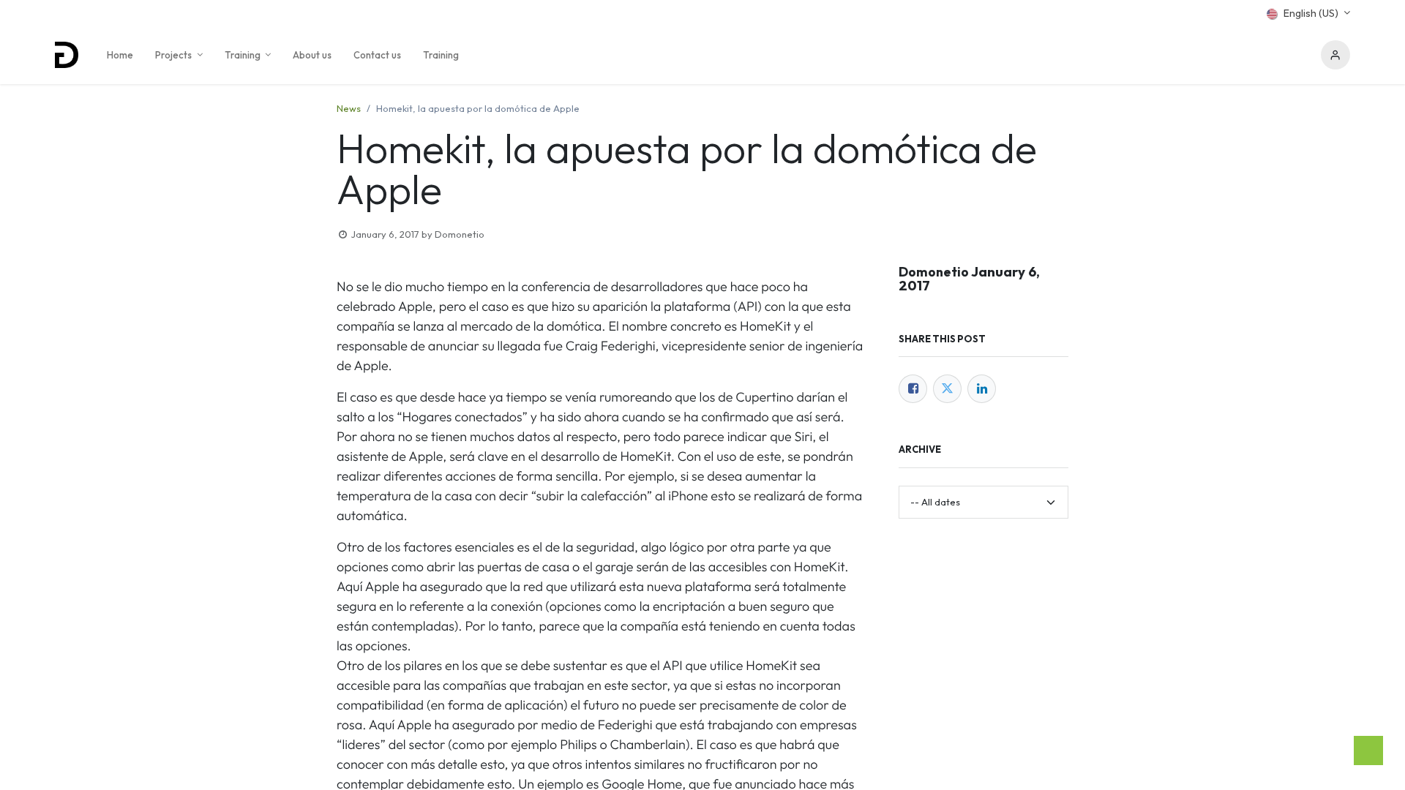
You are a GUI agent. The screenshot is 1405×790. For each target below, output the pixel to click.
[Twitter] (947, 389)
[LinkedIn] (981, 389)
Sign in (1335, 54)
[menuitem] (120, 55)
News (349, 108)
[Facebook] (913, 389)
